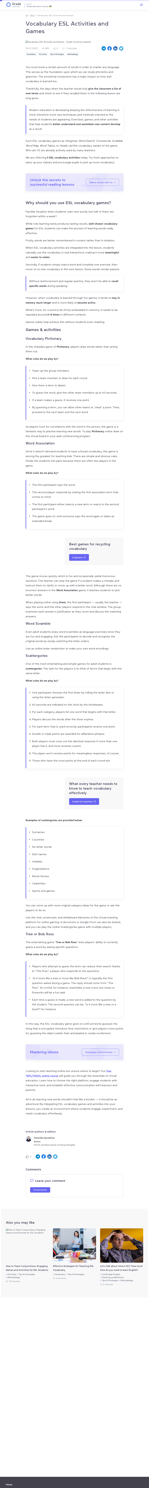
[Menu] (141, 5)
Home (9, 1484)
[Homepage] (27, 15)
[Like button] (28, 1156)
